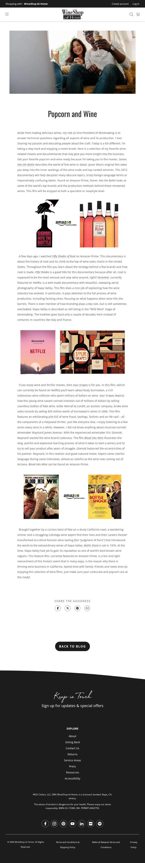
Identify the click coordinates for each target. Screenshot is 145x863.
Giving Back (72, 742)
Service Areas (72, 760)
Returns (73, 754)
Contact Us (72, 748)
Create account (120, 3)
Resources (72, 772)
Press (72, 766)
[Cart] (138, 14)
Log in (136, 3)
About (72, 736)
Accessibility (72, 778)
